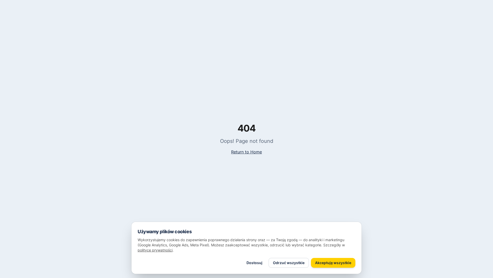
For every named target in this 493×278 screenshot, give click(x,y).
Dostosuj (254, 262)
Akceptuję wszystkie (333, 262)
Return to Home (246, 151)
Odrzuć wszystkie (289, 262)
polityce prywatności (155, 250)
